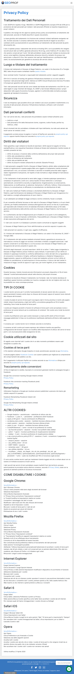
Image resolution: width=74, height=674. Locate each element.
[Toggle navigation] (71, 3)
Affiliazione (17, 670)
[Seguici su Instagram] (40, 668)
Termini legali (33, 670)
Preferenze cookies (10, 673)
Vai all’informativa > (10, 485)
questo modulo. (40, 71)
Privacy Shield (54, 467)
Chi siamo (25, 670)
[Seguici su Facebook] (32, 668)
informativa (64, 351)
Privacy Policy (8, 378)
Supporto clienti (55, 670)
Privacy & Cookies (43, 670)
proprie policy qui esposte (45, 136)
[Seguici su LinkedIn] (44, 668)
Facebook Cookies (27, 355)
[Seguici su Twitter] (36, 668)
